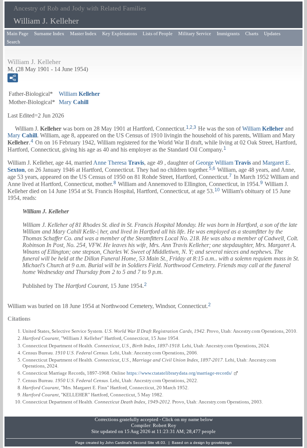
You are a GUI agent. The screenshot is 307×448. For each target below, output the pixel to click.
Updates (272, 33)
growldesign (221, 443)
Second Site (143, 443)
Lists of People (158, 33)
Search (13, 42)
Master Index (83, 33)
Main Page (17, 33)
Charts (251, 33)
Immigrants (228, 33)
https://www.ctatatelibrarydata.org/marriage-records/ (179, 373)
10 (217, 189)
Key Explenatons (119, 33)
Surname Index (49, 33)
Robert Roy (164, 425)
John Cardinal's (118, 443)
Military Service (194, 33)
